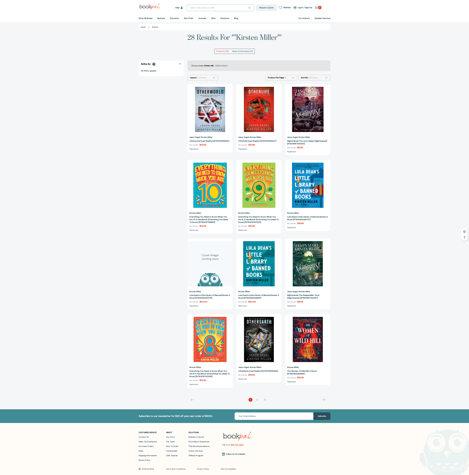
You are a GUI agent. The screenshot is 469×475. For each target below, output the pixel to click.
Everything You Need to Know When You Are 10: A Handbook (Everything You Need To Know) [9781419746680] (208, 219)
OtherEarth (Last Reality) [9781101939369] (258, 371)
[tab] (222, 51)
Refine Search (221, 65)
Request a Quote (266, 8)
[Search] (249, 7)
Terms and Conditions (175, 469)
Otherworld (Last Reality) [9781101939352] (209, 141)
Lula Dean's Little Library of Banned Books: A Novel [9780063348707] (307, 218)
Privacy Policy (203, 469)
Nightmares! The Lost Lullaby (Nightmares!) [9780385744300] (307, 142)
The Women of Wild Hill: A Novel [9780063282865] (302, 372)
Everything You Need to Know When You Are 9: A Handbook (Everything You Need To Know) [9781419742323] (258, 219)
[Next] (323, 399)
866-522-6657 (237, 445)
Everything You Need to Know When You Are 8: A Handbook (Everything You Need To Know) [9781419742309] (209, 374)
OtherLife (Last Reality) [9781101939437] (257, 141)
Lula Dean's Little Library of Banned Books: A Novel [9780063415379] (209, 296)
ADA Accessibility (228, 469)
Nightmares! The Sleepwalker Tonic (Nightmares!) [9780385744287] (303, 296)
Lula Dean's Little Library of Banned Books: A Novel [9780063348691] (258, 296)
